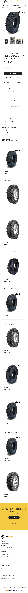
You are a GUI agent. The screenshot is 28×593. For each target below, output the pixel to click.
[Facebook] (14, 524)
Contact (3, 571)
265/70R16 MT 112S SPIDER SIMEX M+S (12, 360)
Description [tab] (14, 100)
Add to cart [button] (21, 173)
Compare (18, 77)
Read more (21, 209)
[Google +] (11, 91)
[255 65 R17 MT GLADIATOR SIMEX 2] (18, 41)
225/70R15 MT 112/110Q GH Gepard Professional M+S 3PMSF (21, 53)
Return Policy (4, 559)
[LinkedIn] (13, 91)
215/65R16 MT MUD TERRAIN (11, 288)
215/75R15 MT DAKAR (9, 468)
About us (3, 568)
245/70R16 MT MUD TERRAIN (11, 432)
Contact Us (14, 517)
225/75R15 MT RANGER (9, 216)
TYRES (7, 5)
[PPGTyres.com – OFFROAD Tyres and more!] (8, 1)
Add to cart (13, 73)
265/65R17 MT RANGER (9, 324)
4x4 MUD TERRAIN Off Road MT (17, 5)
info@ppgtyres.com (5, 543)
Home (2, 5)
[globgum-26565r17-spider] (14, 23)
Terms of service (5, 554)
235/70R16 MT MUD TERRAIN (11, 397)
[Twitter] (6, 91)
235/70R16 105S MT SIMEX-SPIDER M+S (12, 252)
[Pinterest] (8, 91)
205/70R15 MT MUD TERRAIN (11, 145)
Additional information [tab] (14, 103)
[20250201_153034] (12, 40)
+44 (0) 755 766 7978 (7, 547)
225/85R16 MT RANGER (9, 180)
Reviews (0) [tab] (14, 106)
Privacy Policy (4, 561)
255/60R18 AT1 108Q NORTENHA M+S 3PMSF (23, 53)
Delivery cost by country (6, 556)
